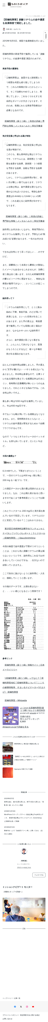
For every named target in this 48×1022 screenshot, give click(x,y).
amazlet (33, 713)
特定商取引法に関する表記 (30, 1015)
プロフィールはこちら (24, 867)
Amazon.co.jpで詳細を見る (16, 727)
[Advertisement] (24, 961)
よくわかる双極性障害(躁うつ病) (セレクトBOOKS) (32, 709)
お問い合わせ (7, 1019)
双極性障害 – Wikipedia (16, 700)
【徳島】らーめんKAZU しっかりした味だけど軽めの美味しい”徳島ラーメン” (29, 758)
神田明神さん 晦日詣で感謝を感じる (26, 744)
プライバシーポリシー (11, 1015)
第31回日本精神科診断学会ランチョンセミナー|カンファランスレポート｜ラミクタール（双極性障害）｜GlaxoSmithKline (24, 533)
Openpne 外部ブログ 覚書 (23, 769)
